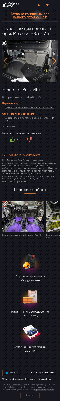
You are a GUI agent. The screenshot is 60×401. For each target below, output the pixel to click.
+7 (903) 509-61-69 (42, 372)
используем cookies (15, 384)
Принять (30, 395)
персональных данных (44, 390)
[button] (5, 61)
